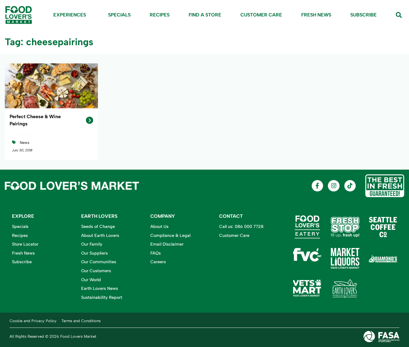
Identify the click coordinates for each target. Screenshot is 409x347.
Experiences (69, 15)
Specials (119, 15)
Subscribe (363, 15)
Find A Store (205, 15)
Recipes (159, 15)
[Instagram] (333, 185)
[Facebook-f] (317, 185)
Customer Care (261, 15)
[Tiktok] (350, 185)
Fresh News (316, 15)
